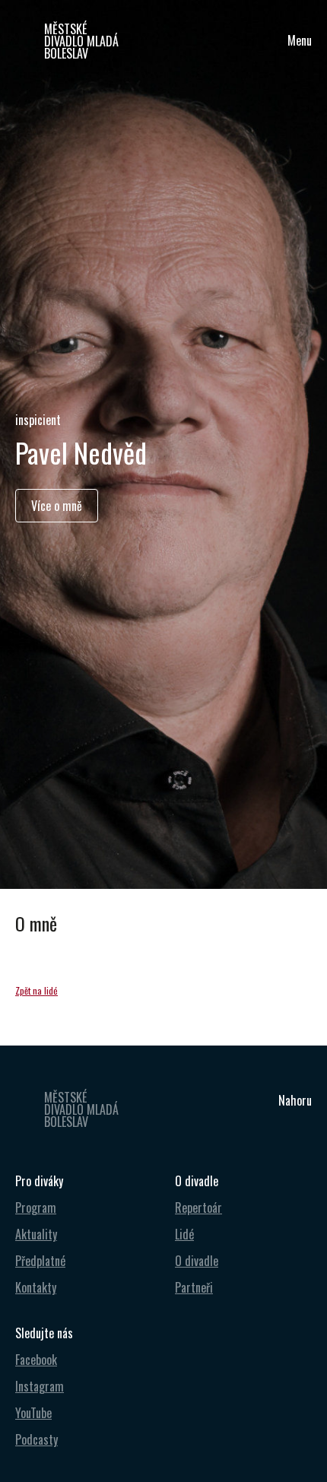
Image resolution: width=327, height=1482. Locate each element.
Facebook (36, 1359)
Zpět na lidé (36, 990)
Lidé (184, 1234)
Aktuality (36, 1234)
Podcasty (36, 1439)
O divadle (196, 1260)
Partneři (194, 1287)
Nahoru (295, 1100)
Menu (299, 40)
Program (35, 1207)
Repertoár (198, 1207)
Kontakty (35, 1287)
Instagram (39, 1386)
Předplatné (40, 1260)
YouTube (33, 1412)
